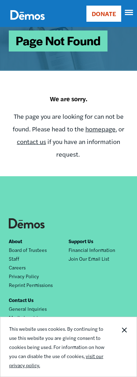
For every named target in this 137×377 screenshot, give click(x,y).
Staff (14, 258)
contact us (31, 141)
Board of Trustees (28, 249)
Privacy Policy (24, 276)
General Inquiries (28, 308)
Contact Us (21, 299)
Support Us (80, 241)
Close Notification (124, 347)
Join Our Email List (88, 258)
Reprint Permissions (31, 284)
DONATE (104, 13)
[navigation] (129, 12)
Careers (17, 267)
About (15, 241)
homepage (100, 128)
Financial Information (91, 249)
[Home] (27, 23)
